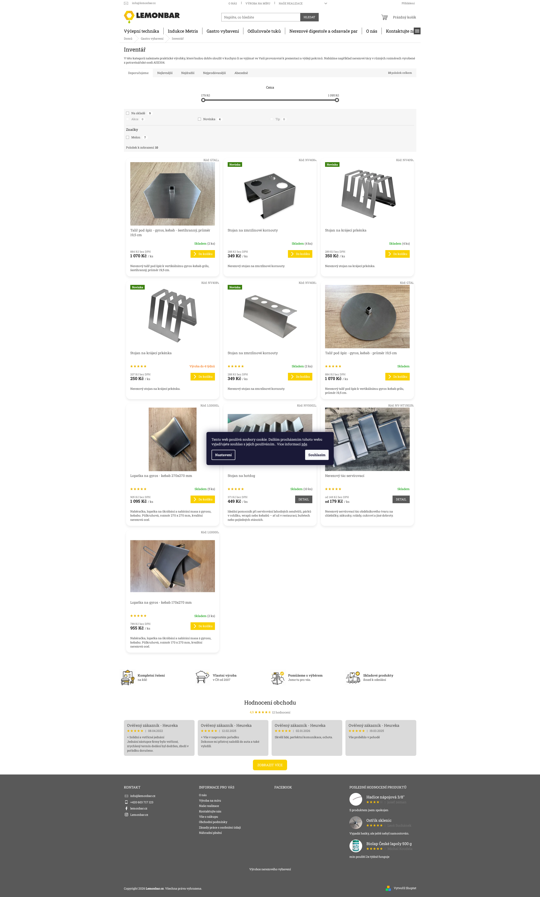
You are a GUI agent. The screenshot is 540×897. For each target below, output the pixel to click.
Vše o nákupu (208, 817)
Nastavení (223, 455)
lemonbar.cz (138, 808)
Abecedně (241, 73)
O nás (233, 3)
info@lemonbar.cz (142, 796)
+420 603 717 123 (141, 802)
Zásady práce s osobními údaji (220, 827)
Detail (304, 499)
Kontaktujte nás (210, 811)
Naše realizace (291, 3)
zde (304, 444)
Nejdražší (187, 73)
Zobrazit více (270, 765)
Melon (138, 137)
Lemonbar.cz (139, 815)
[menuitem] (141, 31)
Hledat (309, 17)
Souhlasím (316, 455)
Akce (137, 119)
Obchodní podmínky (213, 822)
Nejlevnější (165, 73)
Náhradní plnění (210, 833)
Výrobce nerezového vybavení (270, 869)
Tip (280, 119)
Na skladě (141, 113)
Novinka (211, 119)
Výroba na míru (257, 3)
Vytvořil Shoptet (405, 888)
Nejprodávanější (214, 73)
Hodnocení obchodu (270, 702)
